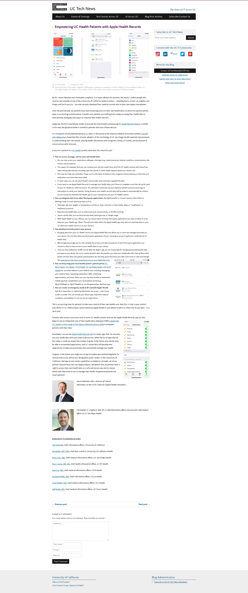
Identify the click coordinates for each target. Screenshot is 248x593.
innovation (106, 87)
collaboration (88, 87)
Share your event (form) (175, 83)
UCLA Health (82, 90)
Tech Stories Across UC (107, 16)
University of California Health (123, 90)
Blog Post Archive (153, 16)
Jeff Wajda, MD (58, 489)
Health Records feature (131, 124)
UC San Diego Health (94, 267)
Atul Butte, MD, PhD (60, 451)
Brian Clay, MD (58, 457)
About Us (60, 16)
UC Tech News (60, 85)
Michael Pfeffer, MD (60, 476)
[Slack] (174, 54)
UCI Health (72, 90)
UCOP (90, 90)
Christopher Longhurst (75, 87)
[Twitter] (182, 54)
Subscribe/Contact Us (179, 16)
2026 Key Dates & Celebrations (175, 75)
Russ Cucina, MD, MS (61, 464)
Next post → (144, 504)
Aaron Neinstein (61, 87)
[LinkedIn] (165, 54)
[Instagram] (157, 54)
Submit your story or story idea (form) (175, 79)
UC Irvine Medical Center (133, 87)
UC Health (76, 150)
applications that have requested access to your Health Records (85, 260)
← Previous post (59, 504)
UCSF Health (106, 90)
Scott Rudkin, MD (59, 483)
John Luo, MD (57, 470)
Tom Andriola (57, 445)
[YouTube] (190, 54)
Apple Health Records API (82, 334)
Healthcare (98, 87)
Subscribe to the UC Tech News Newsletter (170, 582)
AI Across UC (131, 16)
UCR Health (97, 90)
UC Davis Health (117, 87)
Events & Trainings (80, 16)
